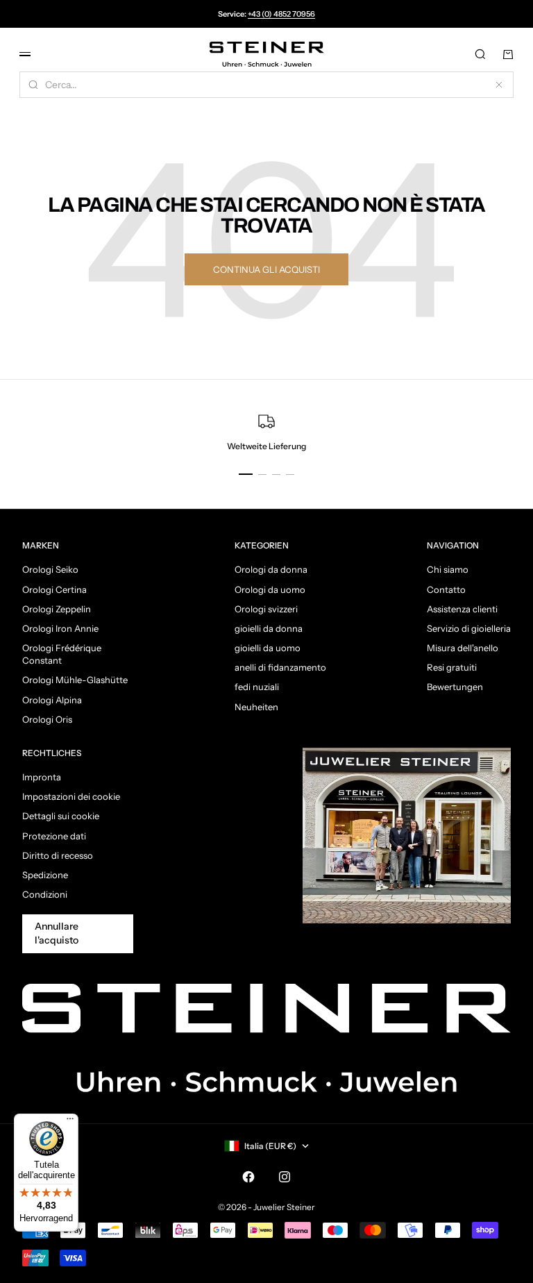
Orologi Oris (47, 719)
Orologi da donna (271, 569)
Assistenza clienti (462, 608)
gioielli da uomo (268, 647)
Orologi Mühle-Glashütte (75, 679)
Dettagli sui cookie (60, 815)
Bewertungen (455, 686)
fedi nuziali (257, 686)
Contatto (446, 589)
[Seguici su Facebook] (248, 1177)
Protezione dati (54, 835)
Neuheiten (256, 706)
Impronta (41, 776)
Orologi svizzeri (266, 608)
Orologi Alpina (52, 699)
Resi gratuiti (452, 667)
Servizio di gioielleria (469, 628)
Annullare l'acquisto (56, 933)
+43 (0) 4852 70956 (281, 14)
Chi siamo (447, 569)
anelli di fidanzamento (280, 667)
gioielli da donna (269, 628)
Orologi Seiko (50, 569)
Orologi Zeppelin (56, 608)
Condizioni (44, 894)
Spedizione (45, 874)
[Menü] (70, 1122)
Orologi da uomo (270, 589)
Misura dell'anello (462, 647)
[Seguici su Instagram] (284, 1177)
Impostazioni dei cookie (71, 796)
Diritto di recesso (57, 855)
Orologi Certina (54, 589)
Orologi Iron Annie (60, 628)
